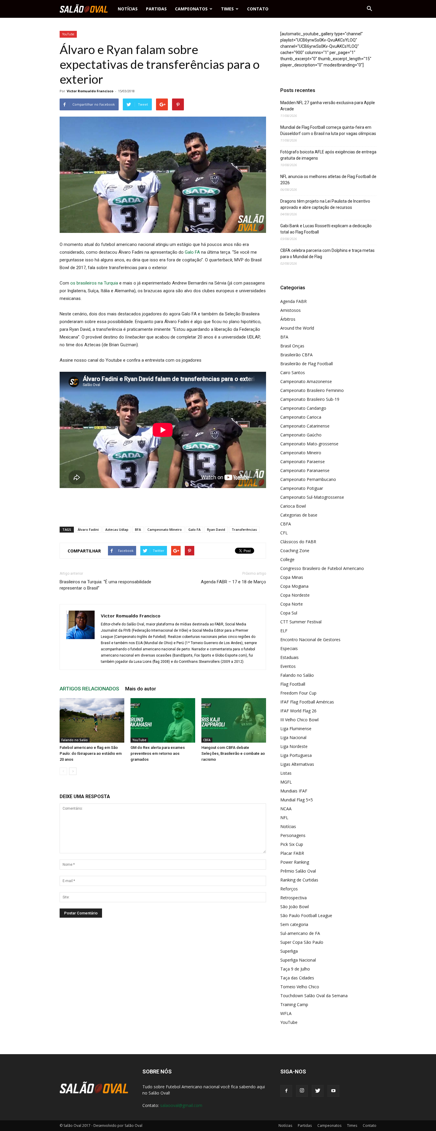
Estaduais (289, 657)
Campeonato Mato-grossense (309, 444)
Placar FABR (292, 853)
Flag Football (292, 684)
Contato (257, 9)
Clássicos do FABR (298, 541)
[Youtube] (333, 1091)
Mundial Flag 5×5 (296, 800)
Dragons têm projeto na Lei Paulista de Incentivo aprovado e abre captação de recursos (325, 204)
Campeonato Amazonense (306, 381)
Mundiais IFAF (293, 791)
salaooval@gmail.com (181, 1105)
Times (227, 9)
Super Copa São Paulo (301, 942)
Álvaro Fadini (88, 529)
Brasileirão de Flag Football (306, 363)
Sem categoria (294, 924)
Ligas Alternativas (297, 764)
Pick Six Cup (291, 844)
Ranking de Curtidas (299, 880)
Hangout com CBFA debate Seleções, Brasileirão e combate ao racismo (233, 753)
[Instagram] (302, 1091)
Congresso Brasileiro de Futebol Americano (322, 568)
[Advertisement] (162, 507)
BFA (138, 529)
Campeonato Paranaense (305, 470)
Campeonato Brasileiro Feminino (312, 390)
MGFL (286, 782)
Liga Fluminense (295, 728)
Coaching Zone (294, 550)
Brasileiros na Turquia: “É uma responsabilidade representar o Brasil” (105, 585)
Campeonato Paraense (302, 461)
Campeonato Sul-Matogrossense (312, 497)
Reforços (289, 889)
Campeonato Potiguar (301, 488)
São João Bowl (294, 906)
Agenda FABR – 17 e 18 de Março (233, 581)
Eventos (288, 666)
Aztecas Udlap (116, 529)
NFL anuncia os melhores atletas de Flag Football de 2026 (328, 179)
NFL (284, 817)
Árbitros (287, 319)
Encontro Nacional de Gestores (310, 639)
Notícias (128, 9)
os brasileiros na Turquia (94, 283)
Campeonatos (191, 9)
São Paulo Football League (306, 915)
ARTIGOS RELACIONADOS (89, 689)
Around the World (297, 328)
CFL (284, 533)
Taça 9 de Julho (295, 969)
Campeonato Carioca (300, 417)
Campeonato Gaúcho (301, 435)
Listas (286, 773)
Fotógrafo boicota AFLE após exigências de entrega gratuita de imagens (328, 155)
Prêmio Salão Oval (298, 871)
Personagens (292, 835)
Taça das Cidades (297, 978)
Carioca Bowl (293, 506)
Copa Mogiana (294, 586)
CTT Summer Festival (301, 622)
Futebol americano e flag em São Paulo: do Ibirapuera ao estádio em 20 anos (91, 753)
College (287, 559)
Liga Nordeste (294, 746)
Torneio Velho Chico (299, 986)
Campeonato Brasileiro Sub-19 (309, 399)
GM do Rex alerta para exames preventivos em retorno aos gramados (158, 753)
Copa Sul (288, 613)
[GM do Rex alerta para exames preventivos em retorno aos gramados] (163, 720)
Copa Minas (291, 577)
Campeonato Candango (303, 408)
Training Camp (294, 1004)
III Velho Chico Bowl (299, 719)
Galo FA (192, 252)
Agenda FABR (293, 301)
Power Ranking (294, 862)
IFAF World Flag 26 (298, 711)
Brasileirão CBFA (296, 355)
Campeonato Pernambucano (308, 479)
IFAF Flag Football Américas (307, 702)
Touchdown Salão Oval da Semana (314, 995)
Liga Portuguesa (296, 755)
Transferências (244, 529)
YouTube (68, 34)
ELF (283, 630)
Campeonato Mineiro (164, 529)
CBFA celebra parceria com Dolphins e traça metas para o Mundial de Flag (327, 253)
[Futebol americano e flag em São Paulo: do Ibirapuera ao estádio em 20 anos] (92, 720)
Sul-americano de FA (300, 933)
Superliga (289, 951)
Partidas (156, 9)
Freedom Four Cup (298, 693)
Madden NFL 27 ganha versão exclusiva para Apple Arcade (327, 105)
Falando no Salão (74, 740)
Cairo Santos (292, 372)
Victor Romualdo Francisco (90, 91)
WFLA (286, 1013)
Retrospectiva (293, 897)
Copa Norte (291, 604)
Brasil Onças (292, 346)
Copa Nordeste (295, 595)
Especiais (289, 648)
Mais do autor (140, 689)
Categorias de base (298, 515)
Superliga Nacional (298, 960)
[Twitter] (318, 1091)
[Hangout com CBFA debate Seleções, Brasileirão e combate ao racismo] (233, 720)
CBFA (207, 740)
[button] (369, 9)
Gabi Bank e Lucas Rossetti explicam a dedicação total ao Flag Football (326, 228)
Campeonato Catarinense (305, 426)
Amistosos (290, 310)
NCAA (286, 808)
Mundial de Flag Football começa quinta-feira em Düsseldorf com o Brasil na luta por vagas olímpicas (328, 130)
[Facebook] (286, 1091)
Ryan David (216, 529)
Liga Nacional (293, 737)
